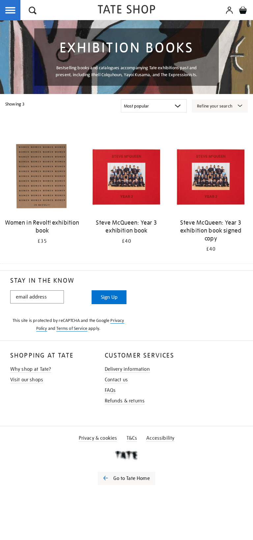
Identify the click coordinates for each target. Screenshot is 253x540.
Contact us (116, 379)
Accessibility (160, 438)
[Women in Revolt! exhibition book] (42, 177)
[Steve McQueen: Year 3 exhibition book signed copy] (211, 177)
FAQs (110, 390)
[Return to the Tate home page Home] (126, 10)
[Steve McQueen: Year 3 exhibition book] (126, 177)
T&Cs (131, 438)
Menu (10, 10)
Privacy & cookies (98, 438)
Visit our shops (26, 379)
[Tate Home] (126, 455)
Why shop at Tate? (30, 369)
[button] (32, 11)
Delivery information (127, 369)
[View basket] (243, 11)
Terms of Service (71, 328)
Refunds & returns (125, 400)
